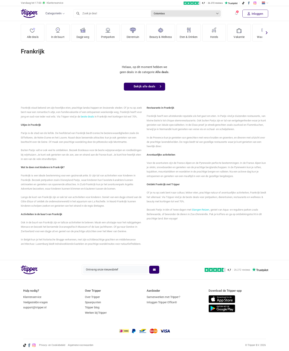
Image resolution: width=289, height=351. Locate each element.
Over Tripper (92, 297)
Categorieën (53, 13)
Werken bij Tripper (96, 312)
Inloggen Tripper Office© (162, 302)
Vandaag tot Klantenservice (42, 2)
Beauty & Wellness (160, 36)
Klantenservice (32, 297)
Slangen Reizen (200, 209)
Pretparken (108, 36)
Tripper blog (92, 307)
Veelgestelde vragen (35, 302)
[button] (236, 13)
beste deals (87, 116)
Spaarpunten (93, 302)
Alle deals (33, 36)
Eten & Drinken (189, 36)
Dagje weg (82, 36)
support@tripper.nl (35, 307)
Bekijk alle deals (145, 86)
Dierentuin (133, 36)
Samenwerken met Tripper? (163, 297)
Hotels (214, 36)
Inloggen (257, 14)
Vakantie (239, 36)
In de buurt (57, 36)
